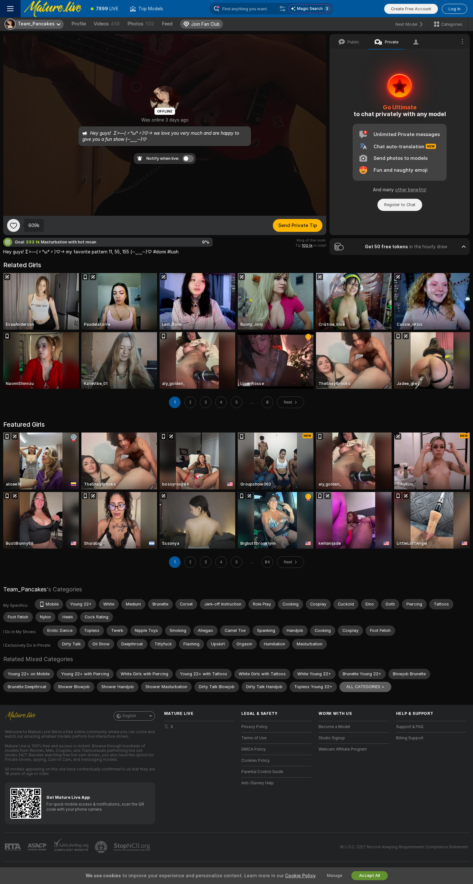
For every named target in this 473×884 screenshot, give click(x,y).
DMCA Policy (253, 749)
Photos (140, 24)
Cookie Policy (300, 875)
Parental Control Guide (262, 772)
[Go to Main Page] (53, 8)
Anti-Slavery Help (257, 783)
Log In (454, 8)
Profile (78, 24)
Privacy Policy (254, 727)
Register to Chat (399, 204)
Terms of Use (253, 738)
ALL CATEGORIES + (365, 686)
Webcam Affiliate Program (343, 749)
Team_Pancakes (25, 589)
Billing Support (409, 738)
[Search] (282, 8)
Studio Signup (332, 738)
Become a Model (334, 727)
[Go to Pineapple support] (101, 847)
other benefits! (410, 189)
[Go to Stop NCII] (133, 847)
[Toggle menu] (10, 8)
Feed (167, 24)
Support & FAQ (409, 727)
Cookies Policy (255, 760)
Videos (107, 24)
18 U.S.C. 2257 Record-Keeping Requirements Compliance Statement (403, 847)
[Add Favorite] (13, 225)
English (129, 716)
